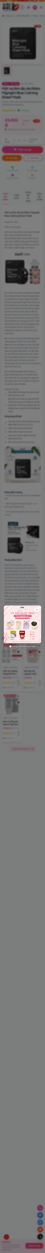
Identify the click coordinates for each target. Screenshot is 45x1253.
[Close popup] (36, 609)
